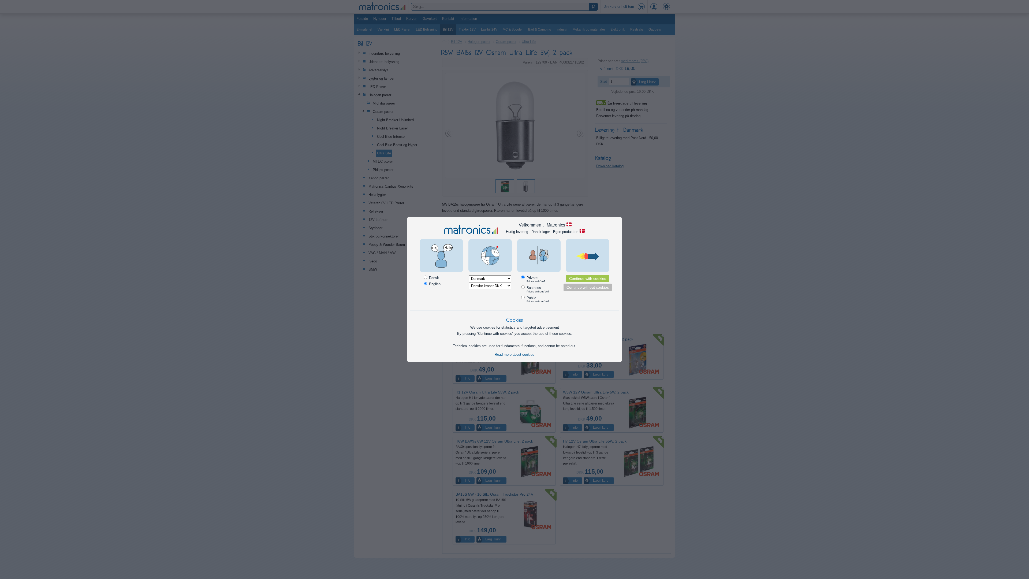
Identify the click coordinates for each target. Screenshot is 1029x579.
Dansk (433, 278)
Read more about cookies (514, 354)
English (434, 284)
